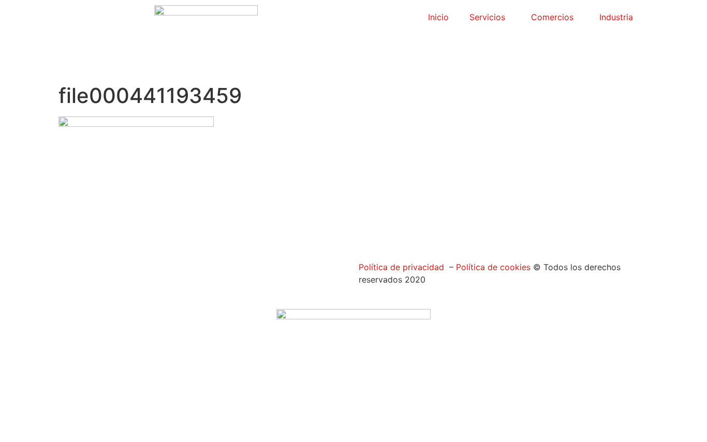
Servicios (487, 17)
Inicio (438, 17)
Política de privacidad (401, 267)
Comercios (552, 17)
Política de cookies (492, 267)
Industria (616, 17)
